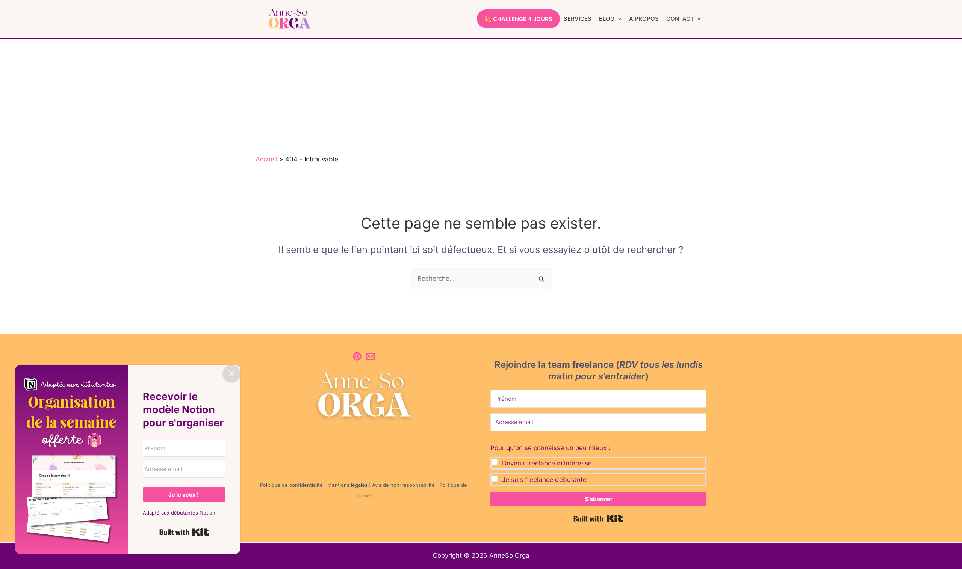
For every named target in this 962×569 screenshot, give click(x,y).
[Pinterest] (357, 356)
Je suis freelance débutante (544, 479)
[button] (618, 19)
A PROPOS (644, 18)
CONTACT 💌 (684, 18)
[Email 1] (370, 356)
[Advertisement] (481, 95)
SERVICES (577, 18)
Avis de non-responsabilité (403, 485)
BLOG (606, 18)
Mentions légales (347, 485)
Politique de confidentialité (291, 485)
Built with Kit (598, 518)
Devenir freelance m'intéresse (547, 463)
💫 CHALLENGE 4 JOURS (518, 19)
